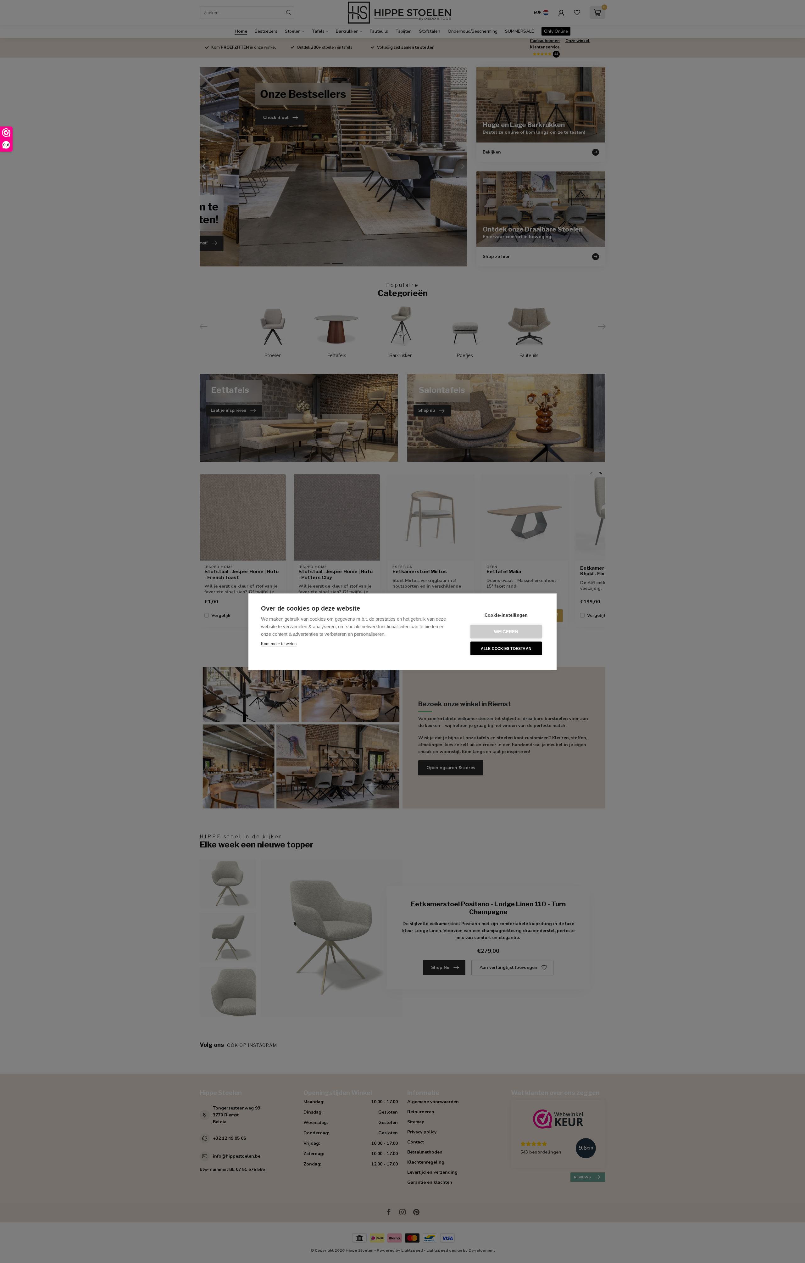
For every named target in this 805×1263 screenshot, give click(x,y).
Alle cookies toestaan (506, 648)
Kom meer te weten (279, 643)
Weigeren (506, 631)
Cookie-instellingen (506, 614)
